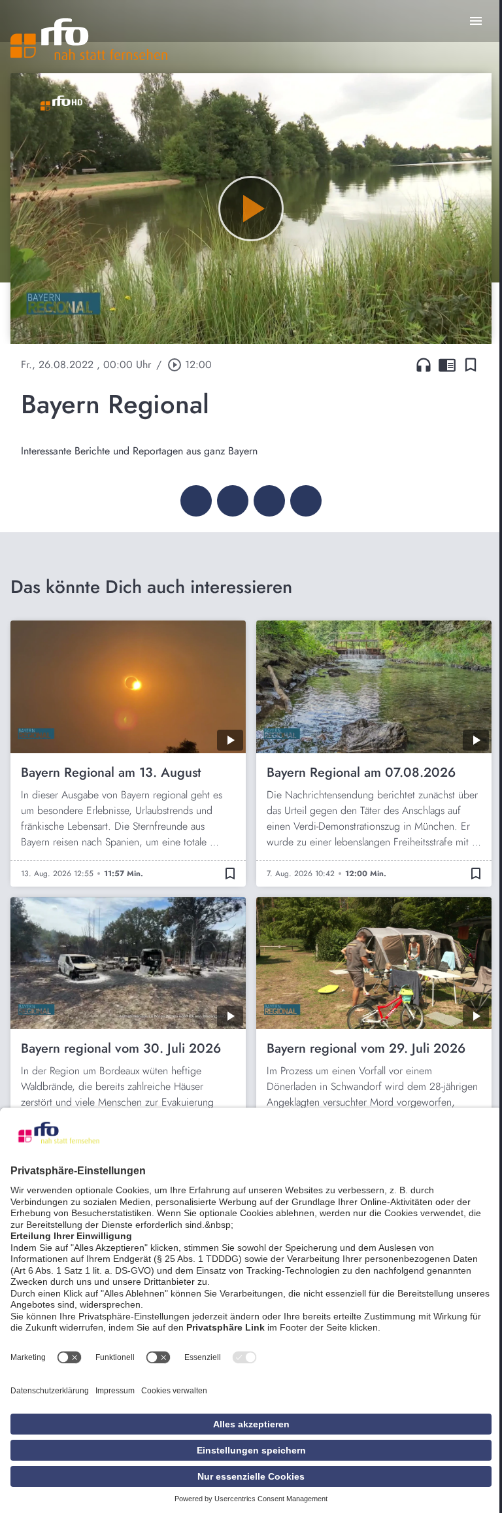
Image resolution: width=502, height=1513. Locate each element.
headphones (423, 365)
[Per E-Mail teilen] (306, 501)
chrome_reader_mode (447, 365)
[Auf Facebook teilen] (196, 501)
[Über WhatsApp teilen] (269, 501)
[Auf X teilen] (232, 501)
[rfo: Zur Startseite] (88, 39)
